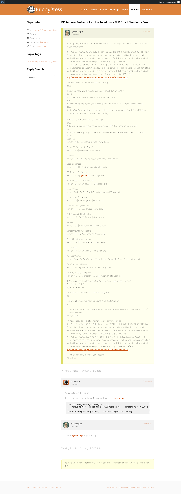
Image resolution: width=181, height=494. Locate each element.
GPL (28, 487)
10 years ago (147, 31)
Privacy (44, 487)
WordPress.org (112, 487)
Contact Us (36, 487)
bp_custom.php (118, 398)
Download (147, 9)
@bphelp (85, 175)
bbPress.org (123, 487)
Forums (135, 9)
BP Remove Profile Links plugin (42, 61)
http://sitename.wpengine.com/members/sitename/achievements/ (97, 77)
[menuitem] (2, 2)
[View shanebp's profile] (66, 382)
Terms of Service (55, 487)
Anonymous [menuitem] (171, 2)
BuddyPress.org (45, 9)
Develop (114, 9)
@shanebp (77, 435)
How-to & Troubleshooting (44, 30)
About (84, 9)
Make (125, 9)
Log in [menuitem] (161, 2)
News (94, 9)
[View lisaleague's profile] (67, 33)
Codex (103, 9)
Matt (144, 487)
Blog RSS (151, 487)
